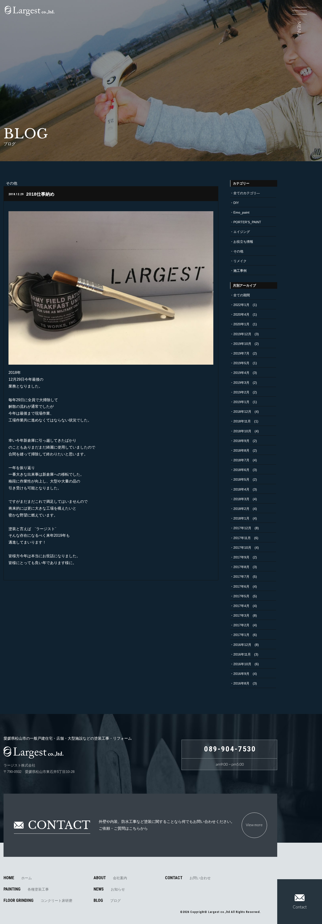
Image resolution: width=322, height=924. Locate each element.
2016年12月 (242, 645)
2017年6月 (241, 586)
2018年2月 (241, 509)
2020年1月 (241, 324)
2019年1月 (241, 402)
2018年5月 (241, 479)
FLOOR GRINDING (38, 900)
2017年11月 (242, 538)
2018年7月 (241, 460)
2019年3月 (241, 382)
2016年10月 (242, 664)
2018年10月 (242, 431)
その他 (238, 251)
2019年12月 (242, 334)
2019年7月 (241, 353)
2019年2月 (241, 392)
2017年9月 (241, 557)
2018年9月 (241, 441)
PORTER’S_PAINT (247, 222)
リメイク (240, 261)
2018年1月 (241, 518)
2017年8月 (241, 567)
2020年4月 (241, 314)
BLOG (107, 900)
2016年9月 (241, 674)
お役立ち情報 (243, 241)
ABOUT (110, 878)
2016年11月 (242, 654)
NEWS (109, 889)
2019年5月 (241, 363)
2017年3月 (241, 615)
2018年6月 (241, 470)
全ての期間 (241, 295)
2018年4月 (241, 489)
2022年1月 (241, 305)
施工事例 (240, 270)
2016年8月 (241, 683)
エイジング (241, 232)
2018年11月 (242, 421)
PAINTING (26, 889)
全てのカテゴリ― (246, 193)
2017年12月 (242, 528)
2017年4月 (241, 606)
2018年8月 (241, 450)
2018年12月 (242, 411)
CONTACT (188, 878)
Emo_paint (241, 212)
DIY (236, 203)
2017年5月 (241, 596)
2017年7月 (241, 576)
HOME (18, 878)
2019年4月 (241, 373)
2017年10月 (242, 547)
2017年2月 (241, 625)
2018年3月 (241, 499)
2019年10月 (242, 344)
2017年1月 (241, 635)
